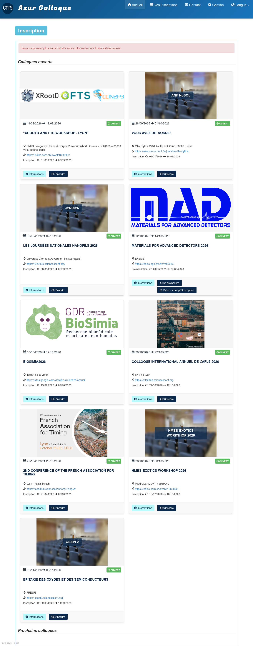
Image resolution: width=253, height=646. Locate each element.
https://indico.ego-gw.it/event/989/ (154, 264)
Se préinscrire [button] (170, 283)
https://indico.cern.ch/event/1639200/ (48, 155)
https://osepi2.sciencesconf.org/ (45, 598)
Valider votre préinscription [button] (178, 290)
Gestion (217, 4)
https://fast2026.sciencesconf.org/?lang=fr (51, 489)
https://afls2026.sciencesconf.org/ (154, 380)
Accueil (137, 4)
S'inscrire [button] (59, 174)
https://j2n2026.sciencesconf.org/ (45, 264)
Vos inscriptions (165, 4)
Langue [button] (240, 4)
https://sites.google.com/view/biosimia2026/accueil (55, 380)
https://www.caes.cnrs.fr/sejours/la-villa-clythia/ (162, 151)
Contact (194, 4)
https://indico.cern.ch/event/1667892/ (156, 489)
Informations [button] (36, 174)
